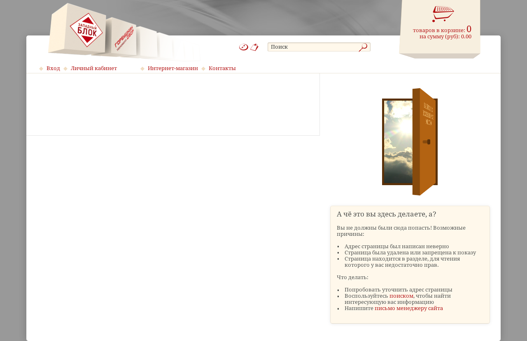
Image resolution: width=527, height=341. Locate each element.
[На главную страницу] (124, 32)
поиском (401, 296)
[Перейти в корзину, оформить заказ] (443, 14)
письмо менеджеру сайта (409, 308)
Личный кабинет (94, 68)
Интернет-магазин (173, 68)
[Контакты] (254, 47)
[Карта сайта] (244, 47)
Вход (53, 68)
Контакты (222, 68)
